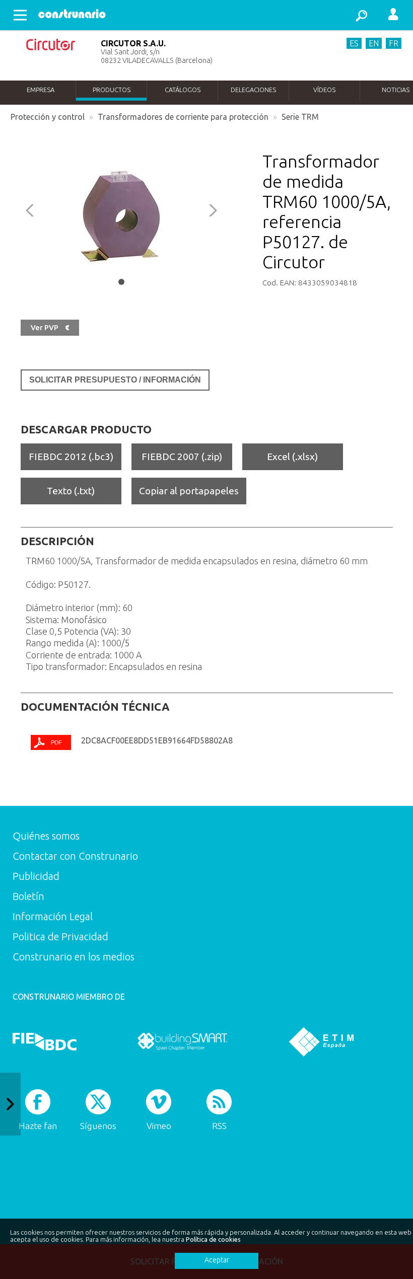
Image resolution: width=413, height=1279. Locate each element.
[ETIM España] (321, 1041)
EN (374, 43)
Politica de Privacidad (60, 936)
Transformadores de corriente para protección (183, 116)
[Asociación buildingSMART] (182, 1041)
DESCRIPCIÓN (57, 541)
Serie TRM (300, 116)
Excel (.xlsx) (292, 456)
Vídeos (324, 89)
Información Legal (53, 916)
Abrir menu (20, 15)
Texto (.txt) (71, 490)
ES (354, 43)
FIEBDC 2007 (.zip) (182, 456)
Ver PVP (50, 328)
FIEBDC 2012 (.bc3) (71, 456)
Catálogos (182, 89)
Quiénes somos (46, 836)
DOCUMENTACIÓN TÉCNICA (95, 707)
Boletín (28, 896)
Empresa (40, 89)
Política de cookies (213, 1239)
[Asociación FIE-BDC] (45, 1041)
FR (393, 43)
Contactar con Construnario (75, 856)
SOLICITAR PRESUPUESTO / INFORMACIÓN (115, 379)
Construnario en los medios (73, 956)
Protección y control (48, 116)
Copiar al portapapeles (189, 490)
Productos (111, 89)
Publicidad (36, 876)
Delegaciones (253, 89)
